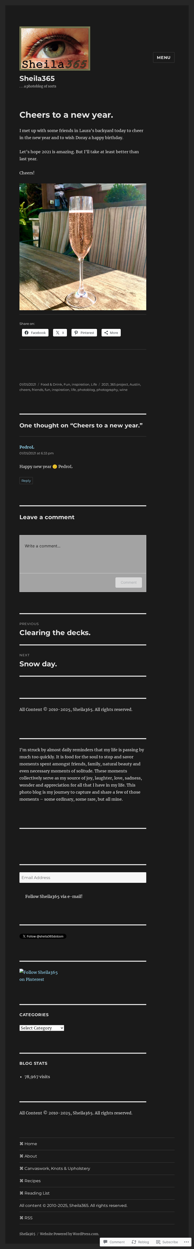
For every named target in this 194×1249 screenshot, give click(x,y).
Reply (26, 481)
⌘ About (28, 1156)
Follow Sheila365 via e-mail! (54, 896)
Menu (164, 57)
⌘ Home (28, 1143)
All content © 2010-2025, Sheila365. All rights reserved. (73, 1205)
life (73, 390)
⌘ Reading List (34, 1193)
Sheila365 (37, 78)
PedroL (26, 447)
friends (37, 390)
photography (107, 390)
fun (47, 390)
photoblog (86, 390)
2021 (105, 384)
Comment (129, 582)
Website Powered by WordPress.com (69, 1234)
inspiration (80, 384)
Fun (67, 384)
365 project (119, 384)
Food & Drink (51, 384)
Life (94, 384)
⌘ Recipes (30, 1180)
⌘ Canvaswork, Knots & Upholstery (54, 1168)
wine (123, 390)
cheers (24, 390)
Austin (135, 384)
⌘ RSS (26, 1217)
